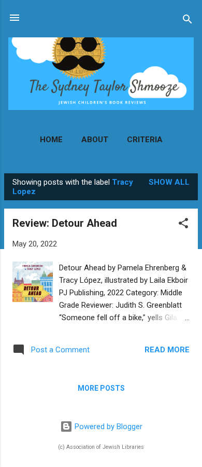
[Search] (187, 21)
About (94, 139)
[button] (183, 225)
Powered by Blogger (107, 426)
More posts (101, 388)
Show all (169, 182)
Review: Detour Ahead (64, 223)
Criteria (145, 139)
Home (51, 139)
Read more (167, 349)
